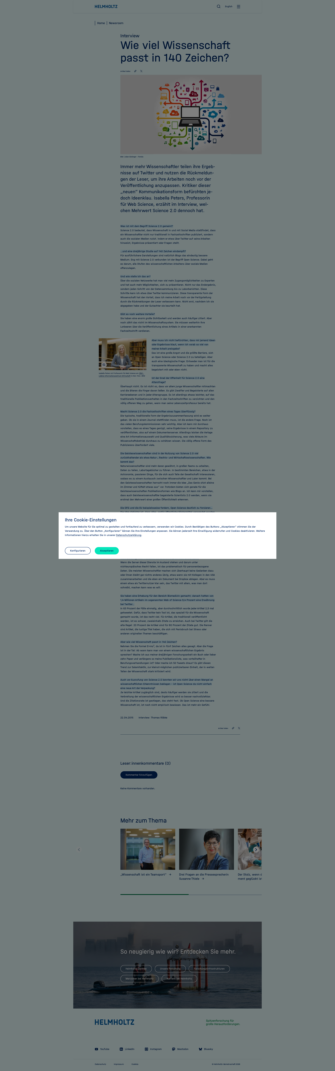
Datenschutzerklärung (128, 535)
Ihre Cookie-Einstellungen (90, 520)
